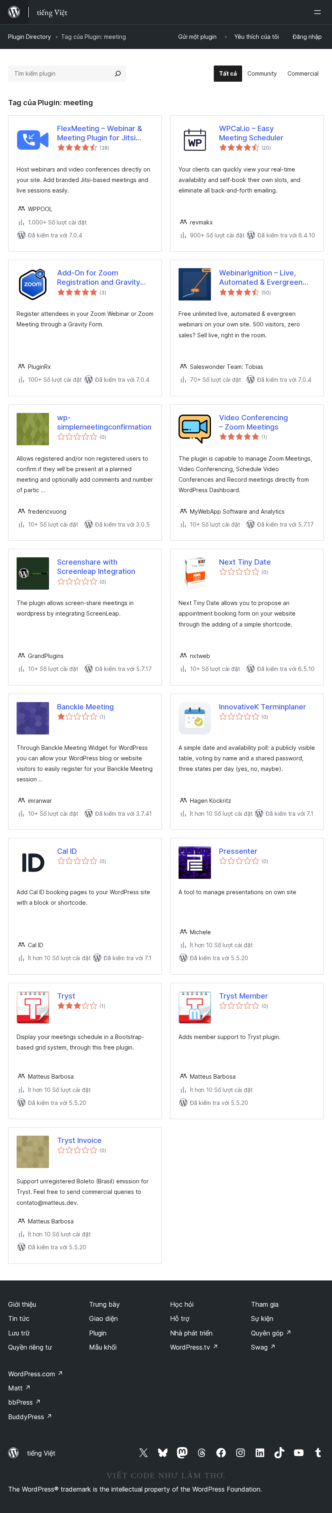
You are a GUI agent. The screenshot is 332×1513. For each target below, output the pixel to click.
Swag (263, 1347)
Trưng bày (104, 1304)
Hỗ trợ (179, 1318)
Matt (19, 1388)
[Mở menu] (319, 12)
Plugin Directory (29, 36)
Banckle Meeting (85, 707)
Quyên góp (271, 1333)
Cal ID (67, 851)
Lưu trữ (19, 1333)
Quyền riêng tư (30, 1347)
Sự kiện (262, 1318)
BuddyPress (30, 1417)
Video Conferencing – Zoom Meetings (253, 422)
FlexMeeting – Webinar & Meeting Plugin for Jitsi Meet (99, 133)
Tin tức (19, 1318)
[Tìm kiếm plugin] (118, 74)
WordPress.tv (194, 1347)
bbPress (24, 1402)
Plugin (97, 1333)
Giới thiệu (22, 1304)
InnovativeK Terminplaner (262, 707)
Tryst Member (243, 996)
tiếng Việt (41, 1453)
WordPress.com (35, 1374)
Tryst (66, 996)
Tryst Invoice (79, 1140)
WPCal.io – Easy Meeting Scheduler (251, 133)
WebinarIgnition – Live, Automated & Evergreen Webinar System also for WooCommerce (261, 278)
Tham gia (265, 1304)
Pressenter (238, 851)
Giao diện (103, 1318)
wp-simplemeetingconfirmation (104, 422)
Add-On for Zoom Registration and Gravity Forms (98, 278)
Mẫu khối (103, 1347)
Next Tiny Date (245, 562)
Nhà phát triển (191, 1333)
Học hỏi (182, 1304)
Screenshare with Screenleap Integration (96, 567)
